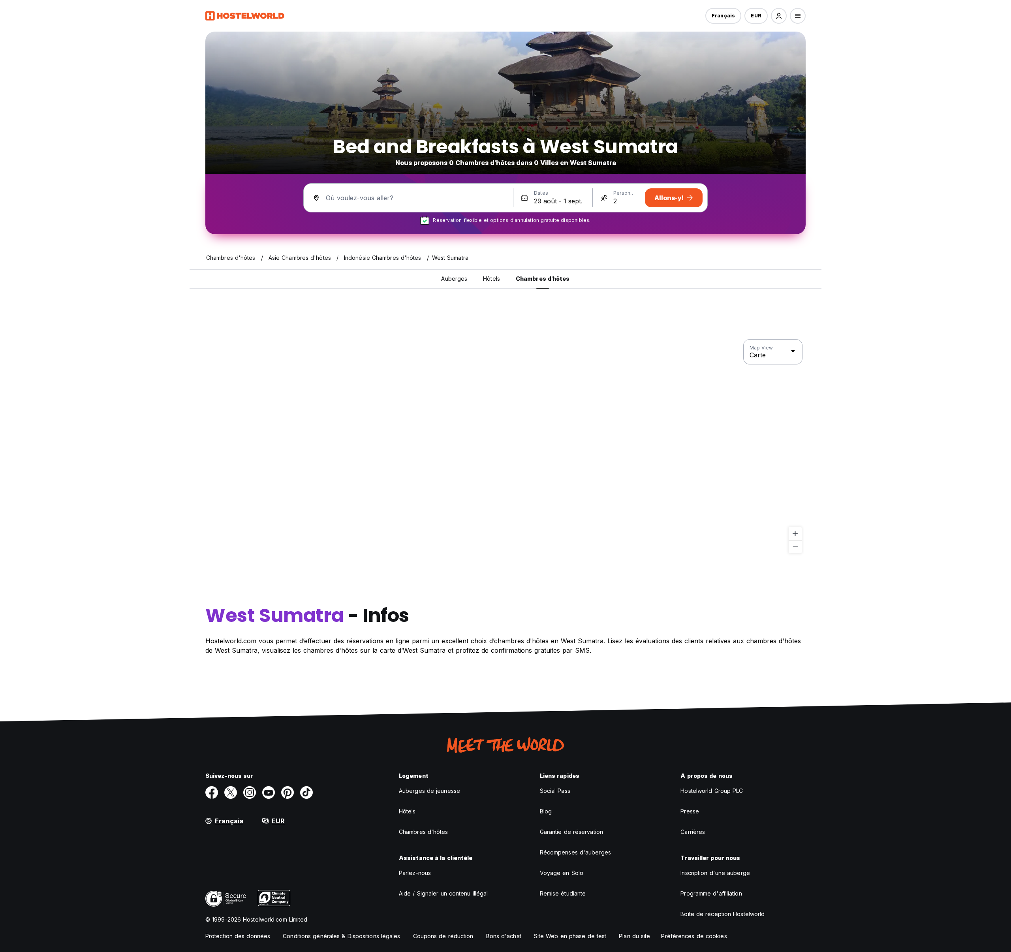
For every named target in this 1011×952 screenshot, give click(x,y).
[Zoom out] (795, 546)
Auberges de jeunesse (429, 790)
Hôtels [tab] (491, 278)
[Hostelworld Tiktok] (306, 792)
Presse (689, 811)
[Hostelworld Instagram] (249, 792)
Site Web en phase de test (570, 936)
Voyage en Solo (561, 872)
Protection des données (237, 936)
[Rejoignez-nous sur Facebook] (211, 792)
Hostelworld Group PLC (711, 790)
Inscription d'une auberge (715, 872)
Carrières (692, 831)
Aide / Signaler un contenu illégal (443, 893)
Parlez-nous (415, 872)
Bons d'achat (503, 936)
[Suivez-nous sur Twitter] (230, 792)
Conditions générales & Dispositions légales (341, 936)
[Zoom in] (795, 533)
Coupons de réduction (443, 936)
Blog (546, 811)
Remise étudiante (563, 893)
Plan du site (634, 936)
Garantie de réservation (571, 831)
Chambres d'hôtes (423, 831)
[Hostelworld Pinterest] (287, 792)
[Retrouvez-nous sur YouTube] (268, 792)
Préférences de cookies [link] (694, 936)
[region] (505, 446)
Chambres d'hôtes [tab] (543, 278)
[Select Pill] (779, 16)
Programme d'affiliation (711, 893)
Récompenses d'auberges (575, 852)
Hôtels (407, 811)
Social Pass (555, 790)
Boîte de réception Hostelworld (722, 914)
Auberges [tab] (454, 278)
